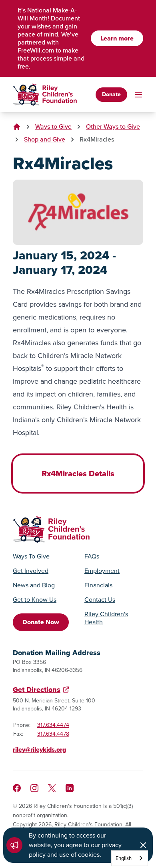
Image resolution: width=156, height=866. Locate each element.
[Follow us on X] (52, 788)
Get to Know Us (34, 600)
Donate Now (40, 622)
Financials (98, 585)
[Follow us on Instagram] (34, 788)
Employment (102, 571)
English (124, 858)
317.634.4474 (53, 725)
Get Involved (30, 571)
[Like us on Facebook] (17, 788)
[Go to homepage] (45, 94)
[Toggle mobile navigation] (138, 94)
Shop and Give (44, 139)
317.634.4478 (53, 734)
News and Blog (34, 585)
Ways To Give (31, 556)
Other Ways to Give (113, 126)
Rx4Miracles (97, 139)
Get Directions (36, 689)
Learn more (117, 38)
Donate (111, 94)
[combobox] (129, 858)
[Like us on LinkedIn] (70, 788)
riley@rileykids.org (39, 749)
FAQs (91, 556)
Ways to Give (53, 126)
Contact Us (99, 600)
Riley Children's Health (106, 618)
